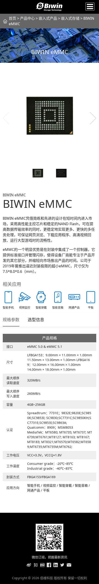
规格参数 (11, 319)
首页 (12, 18)
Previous (6, 118)
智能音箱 (82, 485)
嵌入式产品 (48, 18)
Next (93, 118)
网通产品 (34, 490)
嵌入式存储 (70, 18)
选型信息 (36, 319)
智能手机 (34, 485)
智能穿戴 (66, 485)
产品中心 (27, 18)
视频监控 (50, 485)
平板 (46, 490)
